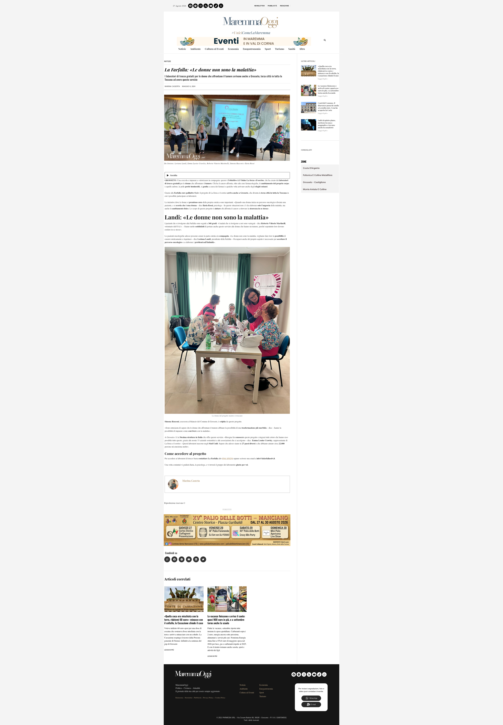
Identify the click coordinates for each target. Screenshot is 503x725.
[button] (167, 559)
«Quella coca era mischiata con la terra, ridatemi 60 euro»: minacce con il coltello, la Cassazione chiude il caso (183, 619)
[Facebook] (190, 6)
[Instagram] (200, 6)
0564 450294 (227, 458)
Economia (233, 48)
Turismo (279, 48)
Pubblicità (272, 6)
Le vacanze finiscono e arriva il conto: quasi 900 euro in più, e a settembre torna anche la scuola (226, 619)
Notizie (182, 48)
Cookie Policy (220, 697)
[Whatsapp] (221, 6)
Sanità (291, 48)
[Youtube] (211, 6)
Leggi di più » (323, 79)
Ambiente (195, 48)
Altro (302, 48)
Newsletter (259, 6)
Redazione (284, 6)
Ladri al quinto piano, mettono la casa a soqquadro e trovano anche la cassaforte (327, 124)
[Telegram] (195, 6)
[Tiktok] (216, 6)
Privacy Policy (208, 697)
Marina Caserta (191, 480)
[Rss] (205, 6)
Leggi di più (169, 650)
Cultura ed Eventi (214, 48)
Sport (268, 48)
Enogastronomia (252, 48)
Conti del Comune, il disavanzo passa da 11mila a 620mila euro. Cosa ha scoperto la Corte (328, 106)
